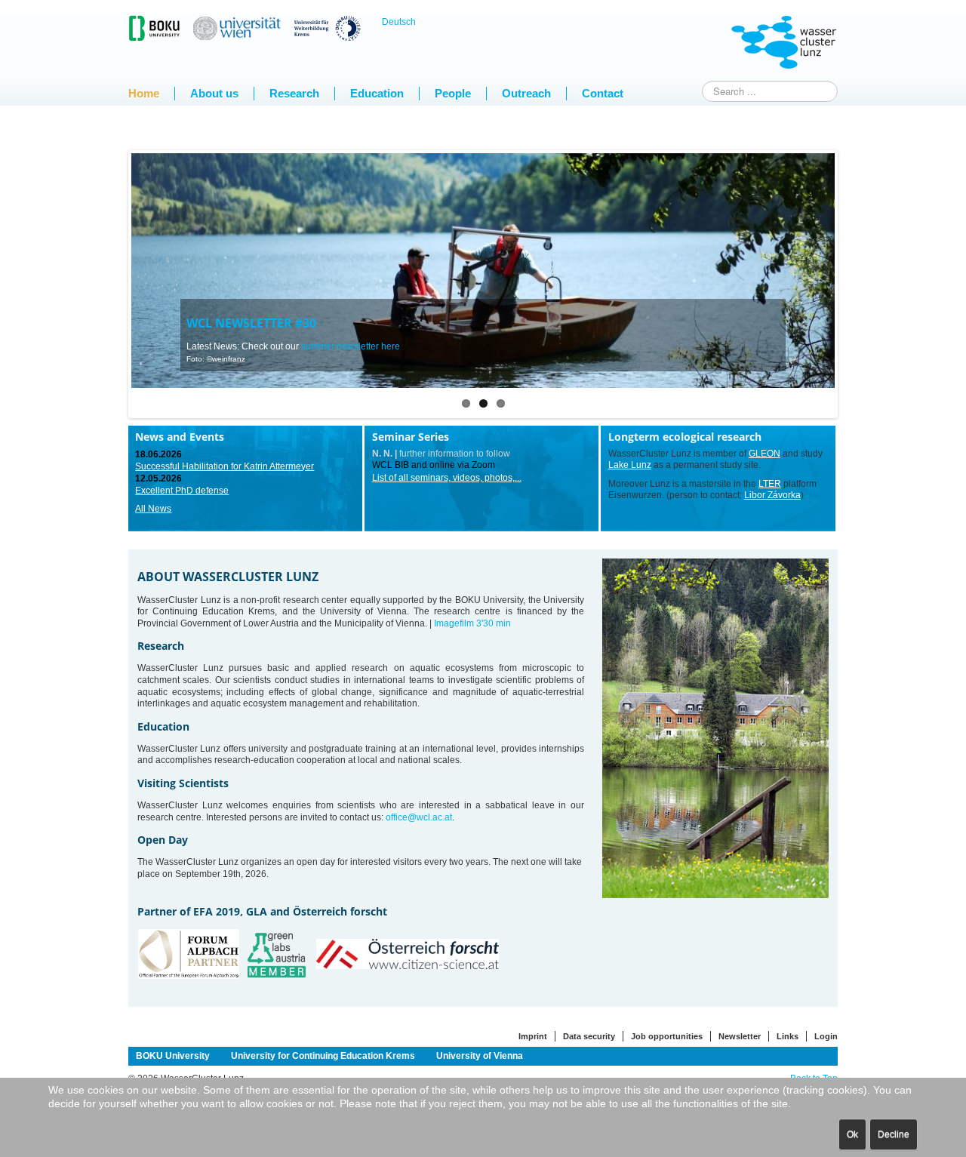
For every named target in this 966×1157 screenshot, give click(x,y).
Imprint (532, 1036)
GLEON (764, 453)
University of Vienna (479, 1056)
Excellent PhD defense (182, 490)
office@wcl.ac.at (419, 817)
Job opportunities (667, 1036)
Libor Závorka (772, 495)
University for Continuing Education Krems (323, 1056)
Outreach (526, 93)
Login (826, 1036)
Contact (602, 93)
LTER (769, 483)
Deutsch (399, 22)
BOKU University (173, 1056)
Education (377, 93)
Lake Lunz (629, 465)
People (453, 93)
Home (143, 93)
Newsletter (739, 1036)
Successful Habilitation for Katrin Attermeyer (224, 466)
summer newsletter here (350, 346)
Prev (106, 281)
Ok (852, 1134)
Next (860, 281)
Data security (589, 1036)
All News (153, 508)
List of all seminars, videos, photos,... (446, 477)
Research (294, 93)
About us (214, 93)
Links (787, 1036)
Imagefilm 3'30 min (472, 623)
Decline (893, 1134)
